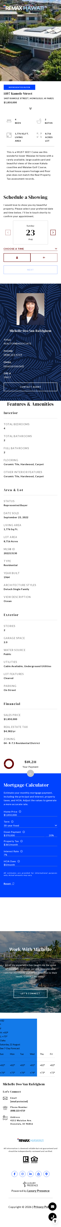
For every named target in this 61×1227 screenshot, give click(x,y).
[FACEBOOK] (14, 1174)
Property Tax (11, 841)
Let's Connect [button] (30, 993)
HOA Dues (10, 861)
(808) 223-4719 (13, 354)
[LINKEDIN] (30, 1174)
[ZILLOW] (38, 1174)
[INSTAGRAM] (22, 1174)
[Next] (53, 232)
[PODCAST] (46, 1174)
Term (7, 821)
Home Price (10, 811)
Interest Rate (11, 851)
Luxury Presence (38, 1190)
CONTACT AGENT (30, 387)
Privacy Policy (43, 1207)
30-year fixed (11, 825)
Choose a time (14, 248)
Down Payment (12, 831)
